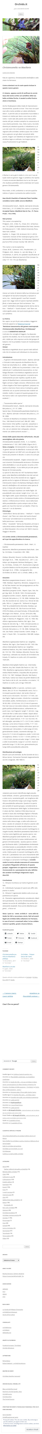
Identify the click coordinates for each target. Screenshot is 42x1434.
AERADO (5, 1289)
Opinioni (5, 1210)
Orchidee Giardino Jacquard (11, 1376)
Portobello (7, 1205)
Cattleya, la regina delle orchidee (13, 1154)
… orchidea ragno (24, 1095)
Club (4, 1174)
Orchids (28, 977)
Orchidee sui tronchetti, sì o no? (13, 1149)
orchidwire (6, 1330)
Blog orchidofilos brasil (10, 1389)
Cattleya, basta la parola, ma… (23, 1074)
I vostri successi (7, 1192)
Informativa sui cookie (9, 1425)
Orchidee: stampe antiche (11, 1215)
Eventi (5, 1187)
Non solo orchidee (8, 1208)
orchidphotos (7, 1327)
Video (4, 1238)
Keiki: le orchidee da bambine (12, 1146)
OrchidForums (7, 1394)
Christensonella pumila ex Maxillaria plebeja (10, 956)
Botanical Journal (24, 324)
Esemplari (6, 1185)
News (4, 1202)
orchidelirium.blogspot (10, 1312)
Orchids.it (21, 4)
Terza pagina (7, 1236)
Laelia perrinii (15, 1100)
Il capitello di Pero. (14, 1120)
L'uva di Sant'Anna (17, 1105)
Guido (13, 980)
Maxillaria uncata (9, 967)
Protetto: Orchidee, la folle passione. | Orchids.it (18, 1087)
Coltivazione (6, 1179)
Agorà (4, 1167)
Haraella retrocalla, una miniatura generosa (24, 1097)
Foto (4, 1190)
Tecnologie (6, 1233)
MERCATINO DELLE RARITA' (11, 1200)
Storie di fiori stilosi (9, 1315)
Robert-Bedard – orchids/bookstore (14, 1363)
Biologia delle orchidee (10, 1172)
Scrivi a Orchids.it (8, 1228)
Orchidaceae (7, 1151)
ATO (4, 1297)
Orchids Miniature (8, 1348)
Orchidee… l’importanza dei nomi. (28, 955)
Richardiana (6, 1361)
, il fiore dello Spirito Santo (23, 1092)
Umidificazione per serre (10, 1417)
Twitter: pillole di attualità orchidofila (15, 1169)
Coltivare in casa (8, 1177)
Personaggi (6, 1220)
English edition (7, 1182)
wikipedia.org (7, 1333)
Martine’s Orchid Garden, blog (12, 1392)
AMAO (5, 1294)
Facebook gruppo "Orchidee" (12, 1345)
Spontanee (6, 1231)
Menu (21, 14)
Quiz (4, 1223)
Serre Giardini (7, 1415)
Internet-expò (7, 1195)
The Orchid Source (8, 1399)
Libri (4, 1197)
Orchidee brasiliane (9, 1213)
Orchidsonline (7, 1397)
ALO (4, 1292)
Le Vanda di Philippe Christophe (13, 1310)
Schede (5, 1226)
